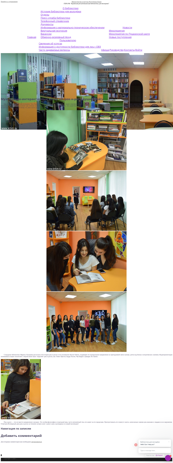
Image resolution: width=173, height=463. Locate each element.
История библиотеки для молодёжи (61, 11)
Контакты (129, 50)
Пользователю (68, 40)
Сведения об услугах (50, 43)
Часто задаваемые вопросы (54, 50)
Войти (138, 50)
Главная (31, 37)
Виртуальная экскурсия (54, 30)
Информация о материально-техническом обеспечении (73, 27)
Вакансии (46, 33)
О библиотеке (70, 8)
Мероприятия (117, 30)
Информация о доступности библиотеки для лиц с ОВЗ (70, 46)
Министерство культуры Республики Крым (86, 2)
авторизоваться (36, 442)
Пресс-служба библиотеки (55, 17)
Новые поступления (120, 37)
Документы (47, 24)
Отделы (45, 14)
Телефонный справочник (55, 21)
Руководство (117, 50)
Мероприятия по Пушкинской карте (129, 33)
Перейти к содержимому (9, 2)
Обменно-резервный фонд (56, 37)
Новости (127, 27)
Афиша (105, 50)
